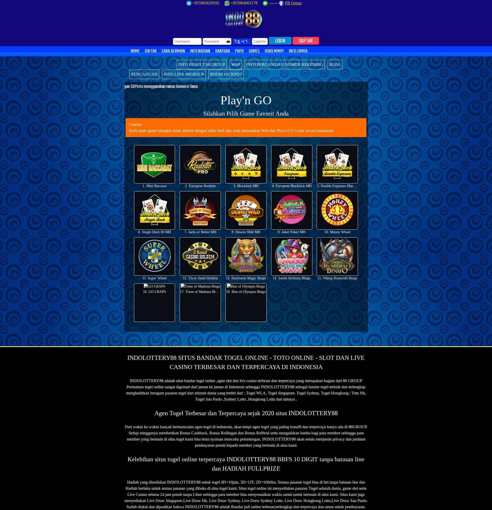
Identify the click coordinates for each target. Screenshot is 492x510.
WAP (235, 64)
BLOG (335, 64)
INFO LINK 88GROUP (184, 74)
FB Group (293, 3)
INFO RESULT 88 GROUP (201, 64)
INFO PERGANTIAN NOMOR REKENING (284, 64)
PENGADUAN (144, 74)
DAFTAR (306, 41)
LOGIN (280, 41)
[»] (150, 62)
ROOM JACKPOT (226, 74)
